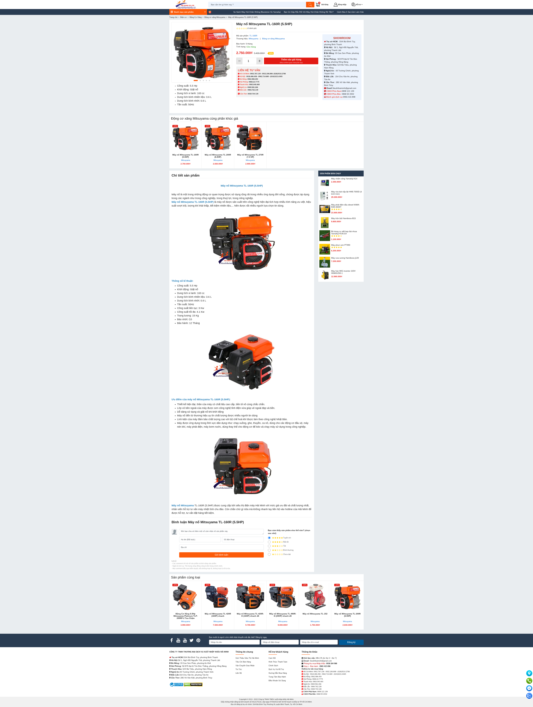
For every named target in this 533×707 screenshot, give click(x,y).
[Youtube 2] (185, 640)
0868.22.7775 (254, 82)
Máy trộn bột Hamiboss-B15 (343, 218)
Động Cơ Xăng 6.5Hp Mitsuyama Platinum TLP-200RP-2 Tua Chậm (186, 616)
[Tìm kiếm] (310, 4)
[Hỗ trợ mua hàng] (529, 680)
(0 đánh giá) (252, 28)
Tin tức (239, 669)
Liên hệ (239, 673)
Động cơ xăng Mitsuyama (273, 38)
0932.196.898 (267, 74)
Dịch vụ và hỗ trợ (276, 669)
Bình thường (288, 550)
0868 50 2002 (348, 94)
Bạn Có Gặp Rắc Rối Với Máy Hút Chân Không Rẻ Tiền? (266, 12)
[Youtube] (178, 640)
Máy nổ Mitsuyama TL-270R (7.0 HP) (250, 156)
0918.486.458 (251, 76)
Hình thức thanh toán (278, 662)
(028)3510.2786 (280, 74)
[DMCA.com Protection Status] (193, 684)
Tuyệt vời (287, 538)
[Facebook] (171, 640)
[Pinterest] (198, 640)
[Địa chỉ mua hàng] (529, 673)
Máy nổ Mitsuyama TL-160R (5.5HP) (185, 156)
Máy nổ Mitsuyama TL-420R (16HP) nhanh (218, 615)
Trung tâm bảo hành (277, 677)
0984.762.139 (253, 90)
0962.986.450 (252, 79)
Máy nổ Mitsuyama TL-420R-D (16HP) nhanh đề (250, 615)
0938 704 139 (316, 689)
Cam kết (272, 658)
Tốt (284, 546)
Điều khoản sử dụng (277, 681)
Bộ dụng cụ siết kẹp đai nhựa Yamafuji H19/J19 (344, 232)
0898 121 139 (348, 91)
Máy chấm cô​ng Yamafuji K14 (344, 179)
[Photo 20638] (202, 52)
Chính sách (273, 666)
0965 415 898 (349, 97)
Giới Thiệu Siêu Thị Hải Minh (247, 658)
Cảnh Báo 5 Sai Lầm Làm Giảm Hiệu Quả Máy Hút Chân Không (322, 12)
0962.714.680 (263, 76)
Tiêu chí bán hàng (243, 662)
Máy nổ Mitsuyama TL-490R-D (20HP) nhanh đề (282, 615)
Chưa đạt (287, 554)
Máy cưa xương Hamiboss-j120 (345, 258)
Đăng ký (351, 642)
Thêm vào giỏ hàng (291, 61)
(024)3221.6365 (276, 76)
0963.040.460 (254, 84)
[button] (357, 4)
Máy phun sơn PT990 (340, 245)
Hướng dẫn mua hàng (278, 673)
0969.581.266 (252, 87)
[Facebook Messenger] (529, 688)
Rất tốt (286, 542)
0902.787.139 (255, 74)
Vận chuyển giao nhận (245, 666)
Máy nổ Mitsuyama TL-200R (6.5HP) (218, 156)
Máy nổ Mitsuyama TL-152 (315, 614)
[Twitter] (191, 640)
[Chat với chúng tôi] (529, 695)
